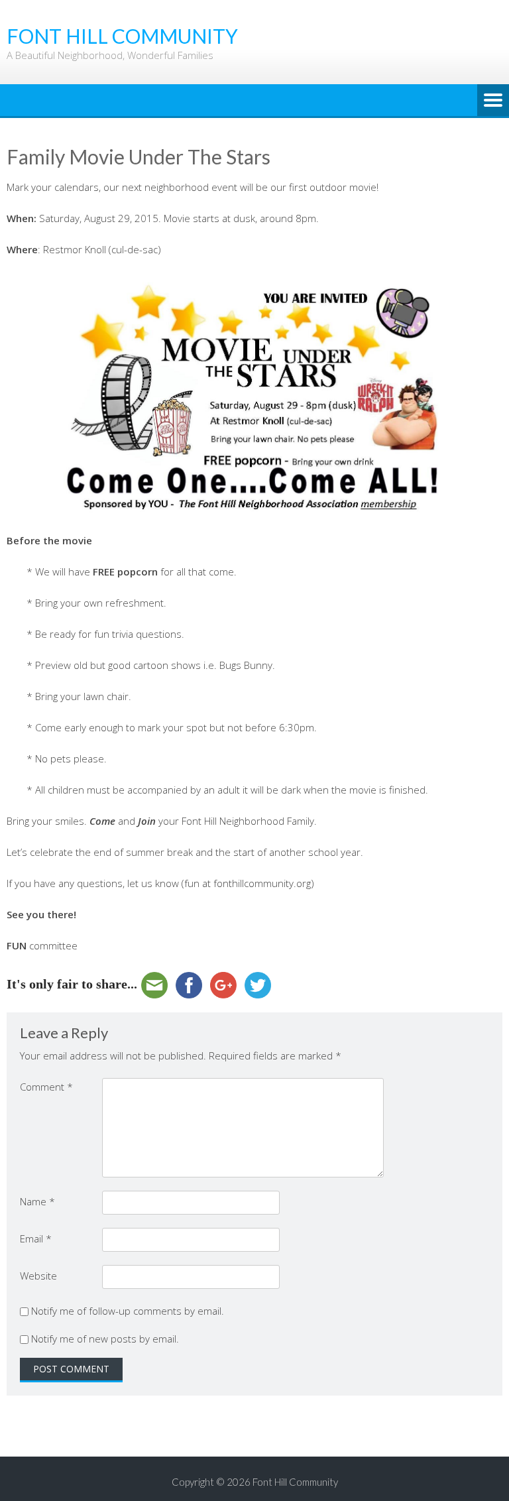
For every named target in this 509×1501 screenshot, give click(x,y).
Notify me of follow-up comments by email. (127, 1310)
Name (37, 1201)
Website (38, 1275)
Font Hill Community (295, 1482)
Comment (46, 1086)
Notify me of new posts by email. (105, 1338)
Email (36, 1238)
